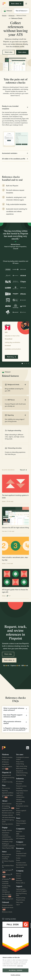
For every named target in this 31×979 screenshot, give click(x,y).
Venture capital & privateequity (21, 812)
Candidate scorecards (5, 882)
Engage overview (7, 830)
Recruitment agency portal (8, 821)
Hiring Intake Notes (7, 795)
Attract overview (6, 803)
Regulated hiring (21, 775)
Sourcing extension (7, 824)
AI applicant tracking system (8, 778)
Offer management (7, 899)
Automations (5, 832)
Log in (18, 904)
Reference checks (7, 912)
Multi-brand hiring (21, 768)
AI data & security (7, 782)
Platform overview (7, 757)
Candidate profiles (7, 839)
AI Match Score (6, 874)
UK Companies (20, 836)
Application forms (7, 810)
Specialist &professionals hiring (21, 772)
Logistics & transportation (20, 796)
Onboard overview (7, 905)
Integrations (5, 764)
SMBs (17, 834)
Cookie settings (15, 975)
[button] (26, 4)
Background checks (7, 907)
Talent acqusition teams (21, 824)
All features (5, 762)
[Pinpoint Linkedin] (27, 747)
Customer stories (21, 862)
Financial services (21, 786)
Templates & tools (21, 853)
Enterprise (19, 831)
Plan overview (6, 788)
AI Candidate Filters (8, 865)
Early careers (20, 761)
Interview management (6, 891)
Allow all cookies (15, 970)
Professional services (22, 806)
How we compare (7, 766)
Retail (18, 808)
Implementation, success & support (21, 890)
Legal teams (19, 793)
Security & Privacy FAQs (21, 894)
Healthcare (19, 788)
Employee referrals (7, 815)
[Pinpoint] (4, 3)
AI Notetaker (5, 879)
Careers (18, 876)
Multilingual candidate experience (8, 845)
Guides (18, 858)
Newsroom (19, 880)
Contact (18, 878)
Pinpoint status (20, 900)
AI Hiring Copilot (7, 870)
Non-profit (19, 804)
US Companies (20, 838)
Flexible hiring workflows (6, 887)
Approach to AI (6, 775)
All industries (20, 781)
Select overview (6, 854)
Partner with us (20, 883)
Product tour (5, 759)
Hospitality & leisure (22, 790)
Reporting (5, 790)
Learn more (20, 965)
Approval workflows (7, 793)
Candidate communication (6, 836)
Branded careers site (8, 813)
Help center (19, 902)
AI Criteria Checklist (8, 861)
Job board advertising (8, 817)
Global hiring (20, 764)
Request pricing (20, 897)
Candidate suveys (7, 841)
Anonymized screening (5, 858)
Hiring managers (21, 821)
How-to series (20, 867)
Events (18, 860)
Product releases (21, 855)
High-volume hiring (21, 766)
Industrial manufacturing (20, 800)
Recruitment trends (21, 865)
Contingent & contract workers (22, 758)
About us (18, 873)
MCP (3, 769)
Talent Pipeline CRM (8, 848)
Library (18, 851)
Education (19, 783)
